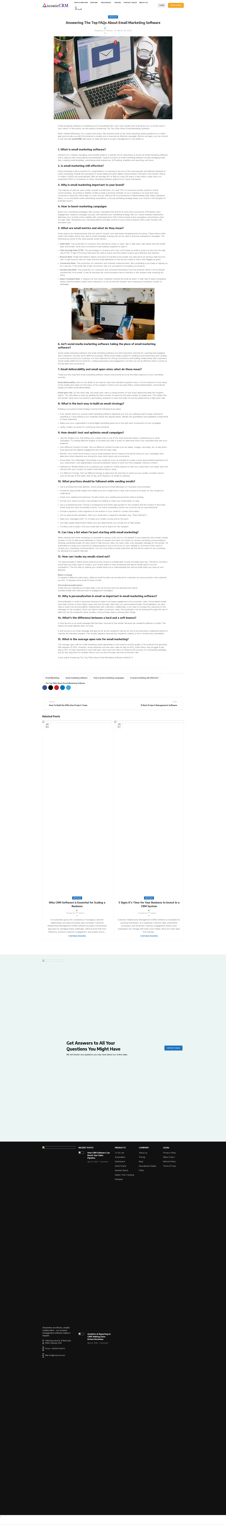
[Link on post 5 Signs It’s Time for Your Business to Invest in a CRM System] (149, 809)
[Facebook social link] (44, 687)
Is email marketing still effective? (144, 678)
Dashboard (120, 1161)
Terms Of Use (169, 1166)
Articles (113, 17)
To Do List (119, 1153)
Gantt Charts (120, 1166)
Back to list (113, 703)
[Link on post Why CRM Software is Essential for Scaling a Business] (77, 809)
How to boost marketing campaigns (109, 678)
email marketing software (76, 678)
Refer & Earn (175, 5)
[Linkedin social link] (62, 687)
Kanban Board (121, 1170)
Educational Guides (147, 1166)
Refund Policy (169, 1161)
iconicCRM (77, 139)
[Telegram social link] (68, 687)
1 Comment (103, 1162)
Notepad (119, 1179)
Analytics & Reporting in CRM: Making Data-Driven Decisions (99, 1337)
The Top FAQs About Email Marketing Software (65, 683)
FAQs (141, 1170)
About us (143, 1153)
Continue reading (77, 936)
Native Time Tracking (124, 1175)
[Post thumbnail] (82, 1240)
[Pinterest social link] (56, 687)
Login (161, 5)
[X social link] (50, 687)
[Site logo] (55, 5)
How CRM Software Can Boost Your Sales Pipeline (98, 1155)
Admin (110, 30)
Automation (120, 1157)
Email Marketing (52, 678)
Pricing (142, 1157)
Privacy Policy (169, 1153)
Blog (141, 1161)
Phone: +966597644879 (55, 1349)
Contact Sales (173, 1048)
